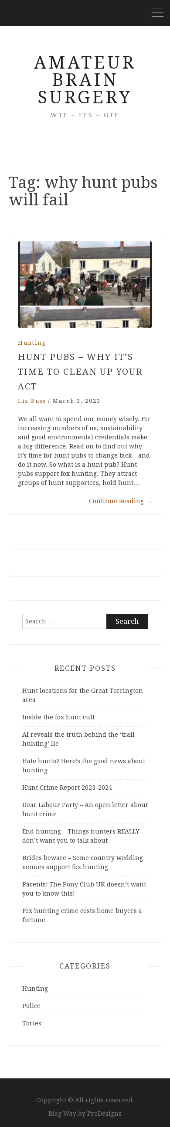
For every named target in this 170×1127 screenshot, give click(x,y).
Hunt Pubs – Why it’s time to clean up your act (80, 372)
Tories (31, 1023)
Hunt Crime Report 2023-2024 (67, 787)
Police (31, 1005)
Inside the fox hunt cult (58, 717)
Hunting (32, 342)
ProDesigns (104, 1113)
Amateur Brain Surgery (85, 80)
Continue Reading (120, 501)
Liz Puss (32, 401)
